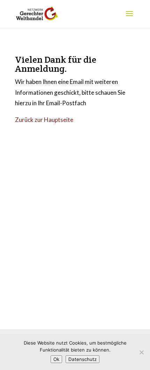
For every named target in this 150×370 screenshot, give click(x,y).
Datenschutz (82, 359)
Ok (56, 359)
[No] (141, 352)
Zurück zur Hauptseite (44, 119)
